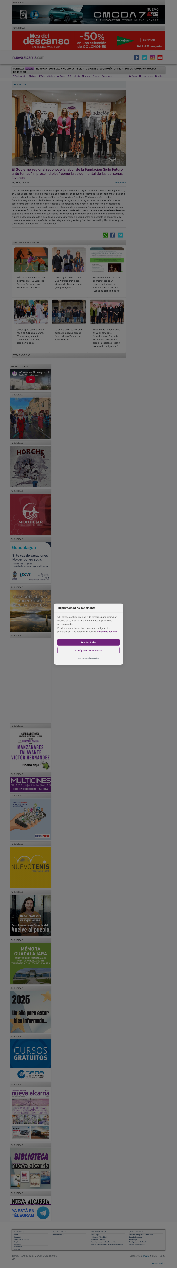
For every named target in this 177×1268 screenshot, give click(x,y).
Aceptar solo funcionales (88, 658)
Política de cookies (107, 631)
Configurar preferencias (88, 650)
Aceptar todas (88, 642)
